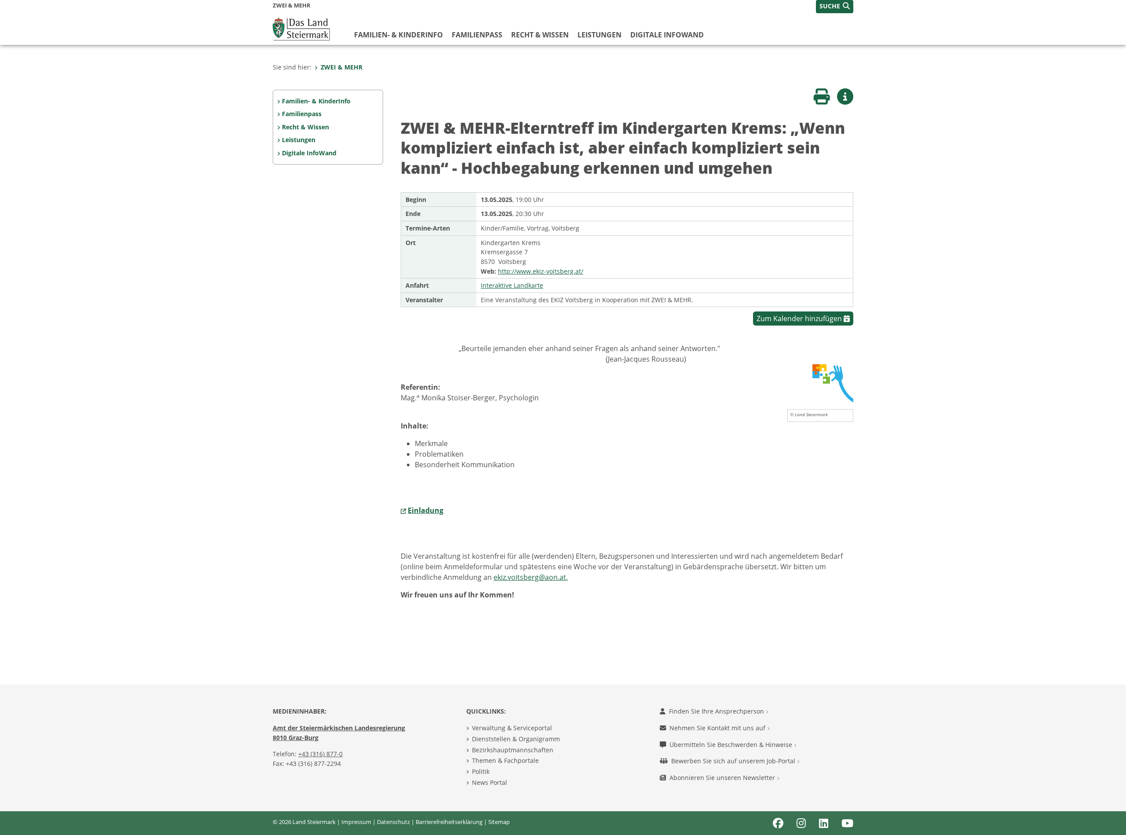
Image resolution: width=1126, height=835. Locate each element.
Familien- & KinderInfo (398, 35)
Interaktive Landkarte (512, 285)
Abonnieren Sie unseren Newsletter (723, 777)
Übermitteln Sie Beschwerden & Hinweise (731, 744)
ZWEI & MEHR (341, 67)
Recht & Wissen (540, 35)
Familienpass (477, 35)
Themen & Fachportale (505, 760)
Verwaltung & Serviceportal (512, 728)
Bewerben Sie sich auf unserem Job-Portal (734, 761)
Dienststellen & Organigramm (516, 739)
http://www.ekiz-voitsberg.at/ (540, 271)
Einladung (425, 510)
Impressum (356, 822)
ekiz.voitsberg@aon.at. (531, 577)
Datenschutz (393, 822)
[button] (834, 6)
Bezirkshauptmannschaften (512, 750)
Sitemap (499, 822)
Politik (481, 771)
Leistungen (599, 35)
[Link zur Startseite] (301, 28)
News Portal (489, 782)
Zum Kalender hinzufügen (800, 318)
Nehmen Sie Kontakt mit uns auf (718, 728)
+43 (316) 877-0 (320, 754)
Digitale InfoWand (667, 35)
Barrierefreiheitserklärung (449, 822)
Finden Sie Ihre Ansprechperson (717, 711)
